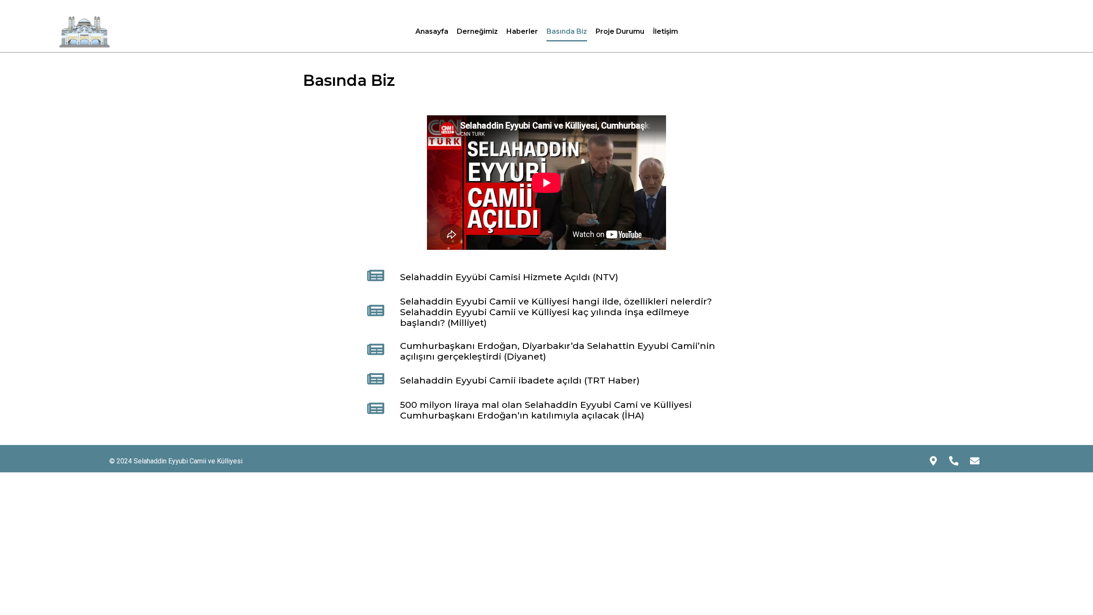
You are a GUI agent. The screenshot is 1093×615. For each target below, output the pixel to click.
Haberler (522, 31)
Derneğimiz (477, 31)
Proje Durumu (620, 31)
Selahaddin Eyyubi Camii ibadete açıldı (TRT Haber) (520, 380)
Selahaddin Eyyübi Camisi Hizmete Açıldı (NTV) (509, 277)
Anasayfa (431, 31)
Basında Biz (566, 31)
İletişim (665, 31)
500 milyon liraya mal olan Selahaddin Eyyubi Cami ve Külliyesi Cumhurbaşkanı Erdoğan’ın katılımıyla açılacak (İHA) (546, 410)
